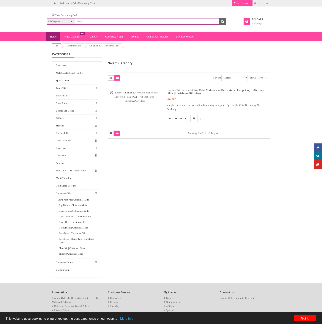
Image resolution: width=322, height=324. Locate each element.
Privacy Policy (61, 310)
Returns (114, 302)
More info (126, 318)
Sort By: (217, 77)
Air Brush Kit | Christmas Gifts (104, 45)
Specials (170, 310)
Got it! (305, 318)
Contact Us (115, 298)
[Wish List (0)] (255, 3)
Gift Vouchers (173, 302)
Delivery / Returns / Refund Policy (71, 306)
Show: (253, 77)
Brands (169, 298)
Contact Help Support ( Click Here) (237, 298)
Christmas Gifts (73, 45)
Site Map (114, 306)
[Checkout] (261, 3)
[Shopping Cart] (267, 3)
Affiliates (170, 306)
